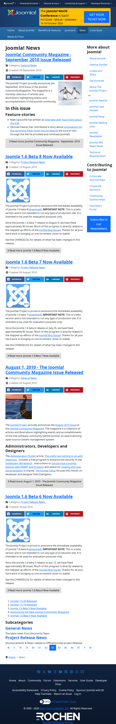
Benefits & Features (50, 30)
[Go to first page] (8, 648)
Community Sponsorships (97, 197)
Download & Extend (29, 3)
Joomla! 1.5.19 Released (23, 604)
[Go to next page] (84, 648)
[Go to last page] (90, 648)
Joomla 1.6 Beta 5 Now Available (28, 608)
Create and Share (96, 72)
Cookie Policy (66, 690)
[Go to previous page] (14, 648)
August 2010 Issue (65, 425)
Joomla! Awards (98, 100)
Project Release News (33, 162)
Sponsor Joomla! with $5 (90, 690)
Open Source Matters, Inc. (54, 708)
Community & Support (75, 3)
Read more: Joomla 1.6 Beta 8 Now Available (34, 250)
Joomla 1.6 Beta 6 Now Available (39, 496)
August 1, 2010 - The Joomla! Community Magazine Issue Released (44, 369)
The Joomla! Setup (45, 470)
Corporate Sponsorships (97, 177)
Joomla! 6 (70, 30)
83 (52, 647)
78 (20, 647)
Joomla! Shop (97, 116)
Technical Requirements (98, 154)
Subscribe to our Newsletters (99, 224)
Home (10, 30)
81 (39, 647)
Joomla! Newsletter (96, 134)
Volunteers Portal (96, 207)
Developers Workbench (18, 463)
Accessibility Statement (25, 690)
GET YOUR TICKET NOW (97, 17)
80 (33, 647)
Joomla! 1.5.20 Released (23, 601)
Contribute (96, 30)
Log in (77, 693)
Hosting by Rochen (58, 722)
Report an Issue (63, 693)
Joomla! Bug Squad (50, 230)
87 (78, 647)
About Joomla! (26, 30)
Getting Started (98, 64)
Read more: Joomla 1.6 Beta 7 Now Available (34, 355)
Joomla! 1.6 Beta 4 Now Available (28, 615)
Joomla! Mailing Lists (98, 124)
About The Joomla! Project (98, 88)
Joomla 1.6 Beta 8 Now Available (39, 156)
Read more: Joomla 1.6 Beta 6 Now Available (34, 590)
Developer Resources (100, 3)
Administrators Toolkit (23, 456)
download (35, 209)
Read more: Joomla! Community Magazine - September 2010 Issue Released (45, 143)
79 (26, 647)
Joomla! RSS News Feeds (96, 144)
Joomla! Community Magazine (26, 428)
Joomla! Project (18, 425)
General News (29, 65)
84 (59, 647)
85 (65, 647)
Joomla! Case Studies (97, 108)
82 (46, 647)
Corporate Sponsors (95, 187)
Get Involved (97, 80)
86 (72, 647)
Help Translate (43, 693)
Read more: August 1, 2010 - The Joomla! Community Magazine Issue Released (45, 483)
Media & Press (15, 36)
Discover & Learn (51, 3)
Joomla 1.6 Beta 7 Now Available (39, 262)
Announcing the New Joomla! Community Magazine (39, 612)
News (82, 30)
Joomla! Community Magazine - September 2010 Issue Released (38, 57)
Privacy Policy (48, 690)
